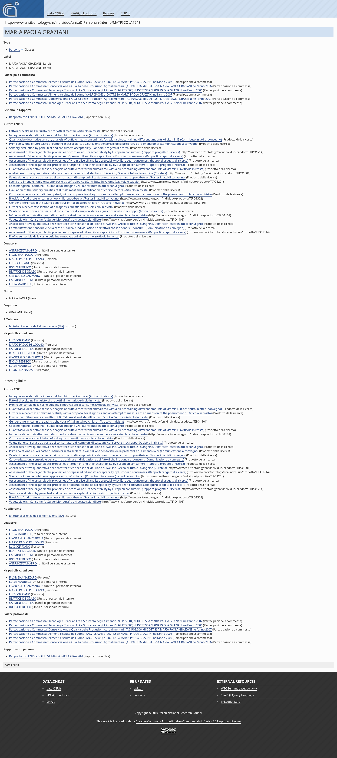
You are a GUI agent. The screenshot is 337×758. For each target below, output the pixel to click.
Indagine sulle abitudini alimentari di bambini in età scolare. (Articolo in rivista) (61, 135)
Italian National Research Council (180, 713)
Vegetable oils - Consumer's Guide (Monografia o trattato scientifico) (55, 219)
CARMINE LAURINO (22, 280)
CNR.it (125, 13)
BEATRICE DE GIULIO (22, 271)
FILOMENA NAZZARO (23, 255)
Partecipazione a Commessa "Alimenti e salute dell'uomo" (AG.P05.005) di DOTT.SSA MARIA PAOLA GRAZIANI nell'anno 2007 (90, 94)
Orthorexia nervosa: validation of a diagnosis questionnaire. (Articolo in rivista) (61, 207)
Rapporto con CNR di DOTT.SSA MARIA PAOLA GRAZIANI (46, 117)
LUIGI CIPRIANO (19, 263)
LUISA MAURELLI (20, 284)
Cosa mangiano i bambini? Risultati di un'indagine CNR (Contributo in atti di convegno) (66, 186)
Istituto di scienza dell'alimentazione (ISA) (36, 326)
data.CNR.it (55, 13)
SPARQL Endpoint (84, 13)
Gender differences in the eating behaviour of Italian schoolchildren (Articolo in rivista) (66, 203)
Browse (108, 13)
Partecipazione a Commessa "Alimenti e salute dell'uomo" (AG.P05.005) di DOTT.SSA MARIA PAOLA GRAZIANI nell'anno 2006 (90, 82)
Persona (14, 49)
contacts (139, 695)
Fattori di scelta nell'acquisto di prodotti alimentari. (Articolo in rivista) (55, 131)
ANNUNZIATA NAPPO (23, 250)
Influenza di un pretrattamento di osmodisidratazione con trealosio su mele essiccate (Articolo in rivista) (78, 215)
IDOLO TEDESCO (20, 267)
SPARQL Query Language (237, 695)
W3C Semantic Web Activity (239, 688)
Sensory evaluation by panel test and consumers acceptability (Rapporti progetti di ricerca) (69, 148)
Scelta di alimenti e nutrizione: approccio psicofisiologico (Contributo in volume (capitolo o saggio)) (74, 182)
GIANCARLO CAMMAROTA (26, 276)
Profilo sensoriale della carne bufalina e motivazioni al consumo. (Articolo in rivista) (64, 236)
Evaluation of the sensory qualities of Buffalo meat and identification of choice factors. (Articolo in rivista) (78, 190)
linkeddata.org (230, 702)
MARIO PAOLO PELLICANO (26, 259)
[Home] (22, 9)
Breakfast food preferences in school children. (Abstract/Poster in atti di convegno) (64, 198)
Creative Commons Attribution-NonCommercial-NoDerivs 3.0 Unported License (188, 721)
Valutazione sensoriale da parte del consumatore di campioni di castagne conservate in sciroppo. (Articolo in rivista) (86, 211)
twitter (138, 688)
